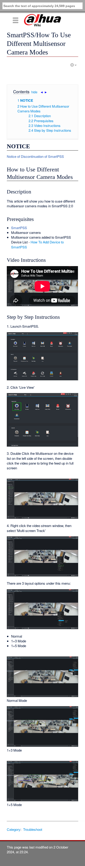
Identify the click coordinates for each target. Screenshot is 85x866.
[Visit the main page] (42, 20)
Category (13, 829)
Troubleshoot (32, 829)
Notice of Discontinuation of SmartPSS (35, 156)
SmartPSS (19, 227)
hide (34, 92)
